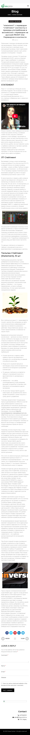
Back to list (15, 638)
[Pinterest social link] (15, 633)
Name (3, 666)
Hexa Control (12, 731)
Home (9, 14)
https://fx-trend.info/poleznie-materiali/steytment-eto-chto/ (14, 413)
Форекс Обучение (17, 14)
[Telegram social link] (23, 633)
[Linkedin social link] (19, 633)
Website (3, 677)
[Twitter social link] (11, 633)
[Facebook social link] (7, 633)
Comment (4, 655)
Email (3, 671)
